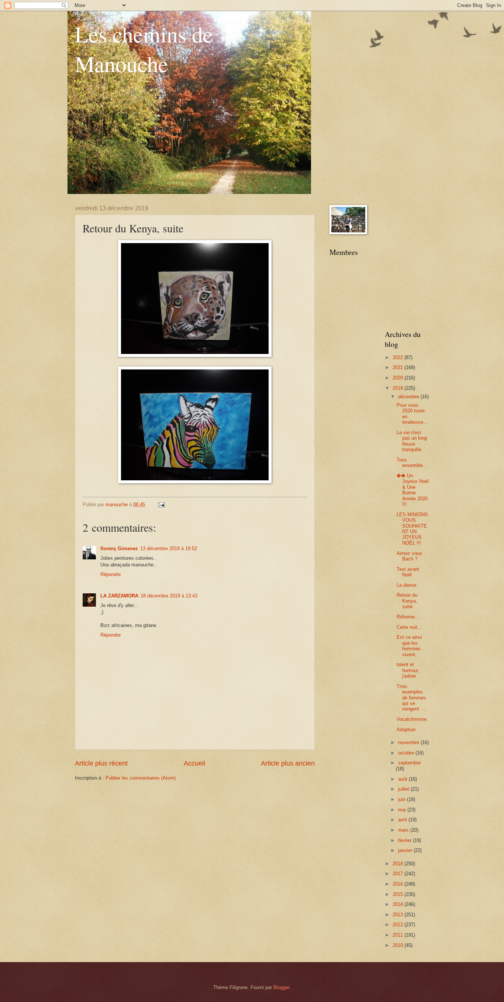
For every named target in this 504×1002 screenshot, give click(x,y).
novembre (409, 742)
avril (403, 819)
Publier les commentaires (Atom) (141, 778)
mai (402, 809)
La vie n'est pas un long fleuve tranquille (412, 441)
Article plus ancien (288, 763)
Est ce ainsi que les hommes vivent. (409, 645)
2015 (398, 894)
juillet (404, 789)
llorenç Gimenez (119, 548)
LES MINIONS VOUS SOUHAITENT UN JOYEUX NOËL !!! (412, 529)
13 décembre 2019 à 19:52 (168, 548)
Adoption (406, 729)
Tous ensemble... (412, 462)
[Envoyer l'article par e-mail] (161, 504)
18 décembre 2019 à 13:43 (169, 596)
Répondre (110, 574)
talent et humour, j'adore (408, 670)
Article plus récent (101, 763)
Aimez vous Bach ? (409, 556)
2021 (398, 367)
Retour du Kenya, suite (407, 600)
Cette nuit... (409, 627)
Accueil (194, 763)
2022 (398, 357)
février (405, 840)
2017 (398, 873)
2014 (398, 904)
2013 (398, 914)
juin (402, 799)
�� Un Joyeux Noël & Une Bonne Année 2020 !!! (413, 490)
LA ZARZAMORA (119, 596)
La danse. (407, 585)
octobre (406, 753)
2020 (398, 378)
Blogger (281, 987)
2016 (398, 884)
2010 (398, 945)
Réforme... (408, 617)
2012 (398, 924)
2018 (398, 863)
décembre (409, 396)
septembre (409, 763)
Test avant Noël (408, 571)
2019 (398, 388)
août (403, 779)
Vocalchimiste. (412, 719)
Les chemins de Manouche (144, 48)
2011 (398, 935)
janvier (406, 850)
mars (404, 830)
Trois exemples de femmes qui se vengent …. (412, 698)
